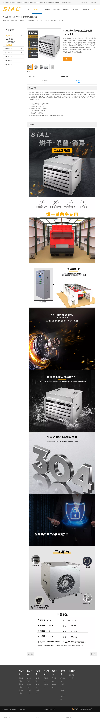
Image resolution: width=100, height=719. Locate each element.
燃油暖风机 (8, 48)
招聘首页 (71, 675)
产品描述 (79, 80)
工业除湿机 (8, 60)
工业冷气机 (8, 56)
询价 (67, 59)
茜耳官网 (5, 709)
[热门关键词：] (94, 9)
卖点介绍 (45, 80)
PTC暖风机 (9, 39)
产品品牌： (63, 76)
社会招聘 (71, 678)
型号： (31, 76)
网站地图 (23, 709)
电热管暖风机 (10, 42)
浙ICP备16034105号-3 (50, 709)
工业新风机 (8, 64)
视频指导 (68, 717)
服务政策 (37, 717)
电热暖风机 (8, 36)
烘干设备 (9, 45)
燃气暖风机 (8, 52)
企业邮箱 (13, 709)
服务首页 (7, 717)
